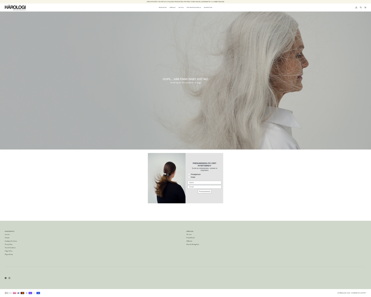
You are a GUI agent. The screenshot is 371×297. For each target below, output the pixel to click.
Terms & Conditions (10, 248)
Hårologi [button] (189, 231)
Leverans (7, 234)
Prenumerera (204, 191)
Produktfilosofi (190, 238)
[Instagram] (9, 278)
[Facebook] (6, 278)
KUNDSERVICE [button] (9, 231)
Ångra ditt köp (9, 254)
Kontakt (7, 238)
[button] (162, 7)
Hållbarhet (189, 241)
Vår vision (189, 234)
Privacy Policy (8, 244)
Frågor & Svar (8, 251)
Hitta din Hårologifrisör (192, 244)
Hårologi (342, 293)
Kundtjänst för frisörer (11, 241)
